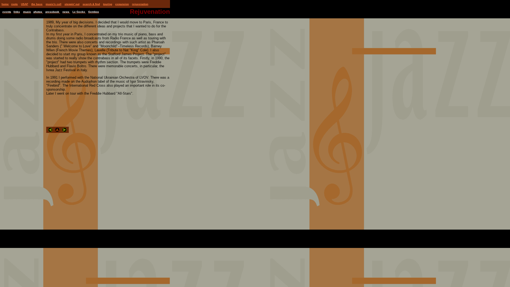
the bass (36, 4)
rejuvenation (140, 4)
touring (107, 4)
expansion (122, 4)
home (5, 4)
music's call (53, 4)
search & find (91, 4)
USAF (24, 4)
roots (14, 4)
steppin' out (72, 4)
